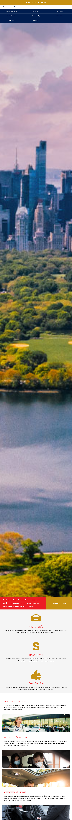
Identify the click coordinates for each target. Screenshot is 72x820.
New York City (36, 16)
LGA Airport (35, 11)
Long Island (59, 16)
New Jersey (12, 20)
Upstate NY (36, 20)
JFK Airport (60, 11)
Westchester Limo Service (11, 7)
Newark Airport (11, 16)
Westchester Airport (12, 11)
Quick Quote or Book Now (36, 2)
